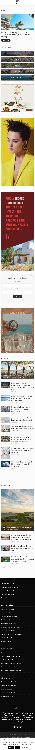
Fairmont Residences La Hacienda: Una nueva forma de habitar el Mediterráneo (17, 528)
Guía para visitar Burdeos (8, 638)
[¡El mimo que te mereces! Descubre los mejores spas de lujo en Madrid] (5, 420)
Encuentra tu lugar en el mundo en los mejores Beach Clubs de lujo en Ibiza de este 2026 (22, 398)
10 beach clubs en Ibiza (7, 696)
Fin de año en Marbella (7, 594)
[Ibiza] (17, 53)
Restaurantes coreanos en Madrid (10, 667)
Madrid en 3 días (6, 641)
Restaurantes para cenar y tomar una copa (13, 653)
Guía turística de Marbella (8, 620)
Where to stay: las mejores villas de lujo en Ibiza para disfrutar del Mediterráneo (21, 464)
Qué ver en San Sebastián (8, 630)
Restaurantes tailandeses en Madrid (11, 670)
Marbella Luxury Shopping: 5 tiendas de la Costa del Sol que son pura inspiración (22, 450)
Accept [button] (11, 747)
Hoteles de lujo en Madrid (8, 685)
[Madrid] (17, 59)
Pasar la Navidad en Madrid (9, 587)
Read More (24, 747)
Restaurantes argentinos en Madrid (11, 663)
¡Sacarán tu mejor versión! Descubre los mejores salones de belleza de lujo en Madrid (22, 429)
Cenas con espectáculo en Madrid (10, 656)
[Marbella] (17, 65)
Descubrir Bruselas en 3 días (9, 616)
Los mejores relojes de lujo (9, 689)
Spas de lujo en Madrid (8, 692)
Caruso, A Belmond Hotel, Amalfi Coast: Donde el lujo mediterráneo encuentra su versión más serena (21, 537)
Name (17, 282)
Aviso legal (27, 737)
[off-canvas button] (3, 2)
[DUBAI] (17, 71)
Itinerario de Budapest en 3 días (10, 627)
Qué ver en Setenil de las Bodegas (11, 634)
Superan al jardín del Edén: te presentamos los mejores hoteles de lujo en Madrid (22, 409)
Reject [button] (17, 747)
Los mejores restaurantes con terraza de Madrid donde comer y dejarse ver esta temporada (21, 439)
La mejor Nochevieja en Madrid (10, 591)
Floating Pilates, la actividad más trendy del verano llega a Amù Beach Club (22, 548)
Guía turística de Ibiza (7, 609)
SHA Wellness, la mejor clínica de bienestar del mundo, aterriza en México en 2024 (17, 34)
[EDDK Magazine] (15, 708)
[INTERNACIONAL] (17, 78)
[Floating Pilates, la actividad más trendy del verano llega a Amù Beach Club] (5, 548)
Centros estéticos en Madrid (9, 682)
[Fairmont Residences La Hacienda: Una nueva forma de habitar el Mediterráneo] (17, 510)
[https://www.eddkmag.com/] (17, 2)
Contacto (7, 737)
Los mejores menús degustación (10, 660)
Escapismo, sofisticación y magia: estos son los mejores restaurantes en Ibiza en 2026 (15, 376)
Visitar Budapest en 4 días (8, 623)
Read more (6, 40)
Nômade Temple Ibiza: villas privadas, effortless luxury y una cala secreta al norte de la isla (22, 559)
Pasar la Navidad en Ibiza (8, 598)
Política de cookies (17, 737)
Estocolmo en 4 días (7, 613)
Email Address (17, 289)
